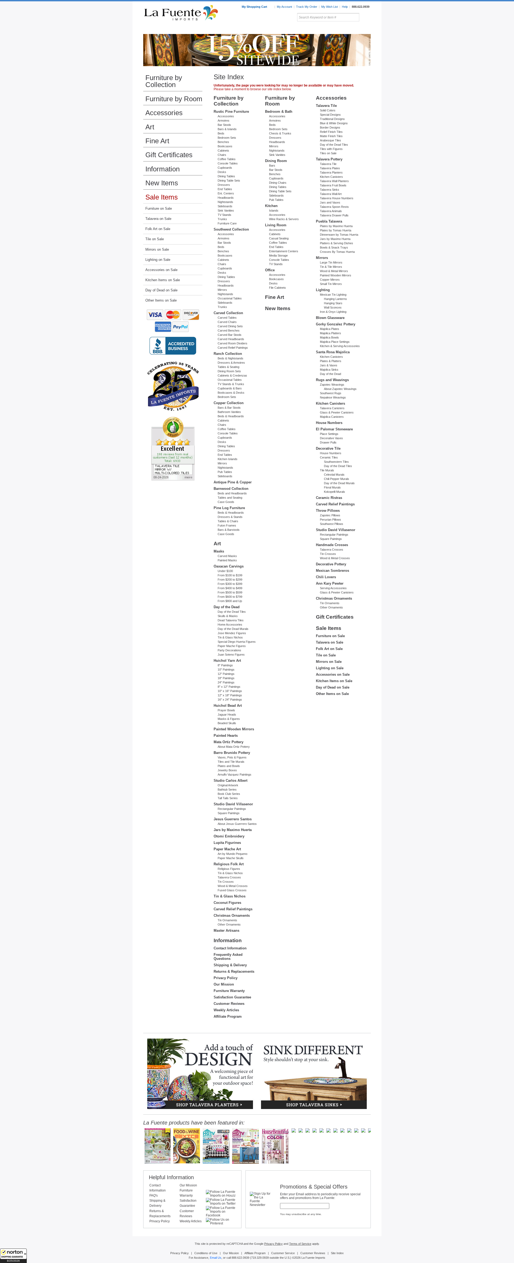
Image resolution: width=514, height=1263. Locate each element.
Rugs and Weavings (332, 380)
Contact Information (230, 948)
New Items (161, 183)
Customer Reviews (229, 1004)
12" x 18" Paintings (230, 695)
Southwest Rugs (330, 393)
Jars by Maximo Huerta (233, 830)
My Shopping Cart (255, 6)
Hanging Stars (333, 303)
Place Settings (329, 433)
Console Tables (228, 163)
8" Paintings (225, 665)
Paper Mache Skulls (231, 858)
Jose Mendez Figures (232, 633)
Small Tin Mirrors (331, 283)
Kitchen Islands (227, 459)
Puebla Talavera (329, 221)
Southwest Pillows (331, 523)
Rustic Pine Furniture (231, 112)
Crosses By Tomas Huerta (337, 251)
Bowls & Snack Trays (334, 247)
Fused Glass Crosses (232, 890)
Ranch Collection (228, 354)
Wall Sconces (333, 307)
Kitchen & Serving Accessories (340, 346)
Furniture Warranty (229, 991)
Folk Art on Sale (157, 229)
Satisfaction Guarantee (232, 997)
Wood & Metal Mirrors (334, 271)
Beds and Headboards (232, 493)
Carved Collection (228, 313)
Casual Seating (279, 238)
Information (162, 169)
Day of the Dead (227, 607)
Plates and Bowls (229, 766)
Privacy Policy (225, 978)
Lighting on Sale (157, 260)
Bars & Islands (227, 129)
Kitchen (271, 206)
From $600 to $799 (230, 596)
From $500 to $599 (230, 592)
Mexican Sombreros (332, 571)
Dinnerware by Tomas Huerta (339, 234)
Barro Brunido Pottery (232, 753)
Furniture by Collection (163, 81)
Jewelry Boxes (227, 770)
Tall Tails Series (228, 798)
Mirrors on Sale (157, 249)
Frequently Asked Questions (228, 957)
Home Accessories (245, 29)
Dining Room (276, 161)
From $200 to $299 (230, 579)
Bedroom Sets (227, 137)
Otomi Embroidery (229, 836)
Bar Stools (224, 124)
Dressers (224, 184)
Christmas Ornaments (232, 916)
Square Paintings (229, 813)
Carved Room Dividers (232, 343)
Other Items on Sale (161, 300)
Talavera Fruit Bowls (333, 185)
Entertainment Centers (283, 251)
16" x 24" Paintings (230, 699)
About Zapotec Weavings (340, 388)
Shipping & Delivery (230, 965)
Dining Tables (226, 176)
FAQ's (153, 1195)
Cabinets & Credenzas (232, 375)
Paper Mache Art (227, 849)
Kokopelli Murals (334, 491)
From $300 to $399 (230, 583)
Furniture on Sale (158, 208)
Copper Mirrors (330, 279)
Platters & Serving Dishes (336, 243)
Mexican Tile (281, 29)
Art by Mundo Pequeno (232, 853)
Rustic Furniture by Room (207, 29)
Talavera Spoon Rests (334, 206)
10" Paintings (226, 669)
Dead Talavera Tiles (231, 620)
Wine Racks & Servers (284, 219)
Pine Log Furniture (229, 508)
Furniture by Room (173, 99)
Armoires (223, 120)
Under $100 (225, 571)
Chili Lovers (326, 577)
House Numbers (329, 423)
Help (345, 6)
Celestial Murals (334, 474)
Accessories (164, 113)
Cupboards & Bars (230, 388)
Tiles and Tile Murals (231, 761)
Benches (223, 142)
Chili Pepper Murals (336, 478)
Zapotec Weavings (332, 384)
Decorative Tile (328, 448)
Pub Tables (225, 471)
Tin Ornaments (227, 920)
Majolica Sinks (329, 369)
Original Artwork (228, 785)
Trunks (222, 219)
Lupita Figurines (227, 843)
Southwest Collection (231, 229)
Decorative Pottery (331, 564)
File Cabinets (277, 287)
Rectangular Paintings (232, 808)
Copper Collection (229, 403)
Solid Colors (327, 110)
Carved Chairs (227, 322)
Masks (219, 551)
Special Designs (330, 114)
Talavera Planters (331, 172)
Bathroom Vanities (229, 412)
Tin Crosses (226, 881)
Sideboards (225, 206)
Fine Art (157, 141)
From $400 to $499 (230, 588)
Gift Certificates (168, 155)
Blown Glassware (330, 318)
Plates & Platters (330, 361)
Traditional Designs (332, 119)
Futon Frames (227, 525)
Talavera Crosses (229, 877)
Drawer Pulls (328, 442)
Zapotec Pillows (330, 515)
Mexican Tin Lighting (333, 294)
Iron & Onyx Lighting (333, 311)
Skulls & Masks (228, 616)
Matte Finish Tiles (331, 136)
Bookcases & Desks (231, 392)
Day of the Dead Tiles (232, 611)
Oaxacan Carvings (229, 566)
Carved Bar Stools (229, 334)
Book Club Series (229, 793)
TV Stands (224, 214)
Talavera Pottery (297, 29)
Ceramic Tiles (329, 457)
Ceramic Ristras (329, 498)
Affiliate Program (228, 1016)
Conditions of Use (205, 1253)
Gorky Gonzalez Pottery (335, 324)
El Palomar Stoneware (334, 429)
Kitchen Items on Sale (162, 280)
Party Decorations (229, 650)
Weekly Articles (226, 1010)
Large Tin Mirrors (331, 262)
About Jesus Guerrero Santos (237, 823)
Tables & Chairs (228, 521)
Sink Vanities (226, 210)
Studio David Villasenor (233, 804)
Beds (221, 133)
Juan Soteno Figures (231, 654)
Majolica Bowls (329, 337)
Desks (222, 172)
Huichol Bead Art (228, 706)
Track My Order (306, 6)
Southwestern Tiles (336, 461)
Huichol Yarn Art (227, 661)
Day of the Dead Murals (233, 628)
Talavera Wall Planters (334, 181)
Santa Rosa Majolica (333, 352)
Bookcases (225, 146)
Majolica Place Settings (335, 341)
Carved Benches (229, 330)
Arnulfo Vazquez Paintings (234, 774)
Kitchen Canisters (331, 176)
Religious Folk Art (229, 864)
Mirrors (222, 289)
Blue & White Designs (334, 123)
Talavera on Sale (158, 219)
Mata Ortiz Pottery (228, 742)
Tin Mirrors (315, 29)
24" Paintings (226, 682)
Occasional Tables (230, 298)
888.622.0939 (360, 6)
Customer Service (283, 1253)
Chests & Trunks (280, 133)
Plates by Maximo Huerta (336, 226)
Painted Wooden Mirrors (234, 729)
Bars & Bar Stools (229, 407)
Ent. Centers (226, 193)
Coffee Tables (227, 159)
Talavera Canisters (332, 408)
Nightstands (225, 202)
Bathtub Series (227, 789)
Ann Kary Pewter (329, 583)
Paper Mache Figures (232, 646)
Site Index (337, 1253)
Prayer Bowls (226, 710)
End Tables (225, 189)
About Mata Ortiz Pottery (234, 746)
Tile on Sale (154, 239)
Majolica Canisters (332, 416)
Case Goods (226, 501)
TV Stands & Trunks (231, 384)
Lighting (334, 29)
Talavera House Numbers (336, 198)
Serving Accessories (333, 588)
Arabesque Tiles (330, 140)
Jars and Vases (330, 202)
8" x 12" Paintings (229, 686)
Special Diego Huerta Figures (237, 641)
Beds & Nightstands (230, 358)
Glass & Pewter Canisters (337, 412)
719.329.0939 (260, 1257)
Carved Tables (227, 317)
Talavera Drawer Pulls (334, 215)
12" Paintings (226, 673)
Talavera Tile (326, 106)
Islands (273, 210)
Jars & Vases (328, 365)
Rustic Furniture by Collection (166, 29)
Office (270, 270)
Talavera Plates (330, 168)
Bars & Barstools (229, 529)
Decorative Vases (331, 438)
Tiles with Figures (331, 149)
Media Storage (278, 255)
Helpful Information (171, 1177)
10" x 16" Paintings (230, 691)
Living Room (275, 225)
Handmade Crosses (332, 545)
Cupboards (225, 167)
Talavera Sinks (329, 189)
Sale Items (358, 29)
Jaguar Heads (227, 714)
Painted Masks (227, 560)
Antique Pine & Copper (233, 482)
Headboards (226, 197)
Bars (272, 165)
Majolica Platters (330, 333)
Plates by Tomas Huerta (335, 230)
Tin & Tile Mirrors (331, 266)
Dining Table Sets (229, 180)
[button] (13, 1256)
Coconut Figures (227, 903)
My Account (284, 6)
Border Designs (330, 127)
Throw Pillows (328, 511)
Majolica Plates (329, 328)
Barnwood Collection (231, 489)
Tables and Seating (230, 497)
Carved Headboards (231, 339)
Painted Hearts (226, 736)
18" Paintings (226, 678)
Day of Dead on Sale (161, 290)
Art (269, 29)
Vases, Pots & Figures (232, 757)
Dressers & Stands (230, 516)
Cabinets (223, 150)
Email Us (215, 1257)
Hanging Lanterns (335, 298)
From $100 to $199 (230, 575)
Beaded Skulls (227, 723)
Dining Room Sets (229, 371)
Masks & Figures (229, 718)
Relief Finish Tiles (331, 131)
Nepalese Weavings (333, 397)
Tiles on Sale (328, 153)
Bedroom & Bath (278, 112)
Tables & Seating (228, 367)
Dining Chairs (277, 182)
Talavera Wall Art (331, 194)
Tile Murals (327, 470)
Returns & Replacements (234, 971)
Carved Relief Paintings (233, 347)
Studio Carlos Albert (230, 781)
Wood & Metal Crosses (233, 886)
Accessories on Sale (161, 270)
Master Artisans (226, 931)
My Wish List (329, 6)
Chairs (222, 154)
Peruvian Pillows (330, 519)
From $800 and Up (230, 601)
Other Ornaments (229, 924)
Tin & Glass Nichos (230, 637)
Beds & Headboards (231, 416)
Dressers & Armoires (231, 362)
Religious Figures (229, 868)
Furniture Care (227, 223)
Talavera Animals (331, 211)
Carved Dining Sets (230, 326)
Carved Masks (227, 556)
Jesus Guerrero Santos (233, 819)
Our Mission (224, 984)
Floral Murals (332, 487)
